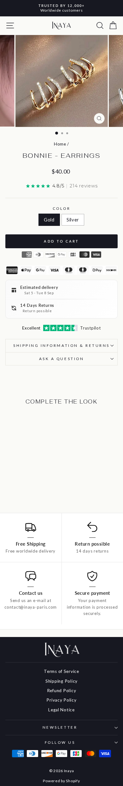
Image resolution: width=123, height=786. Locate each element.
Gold (49, 219)
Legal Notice (61, 709)
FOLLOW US (60, 742)
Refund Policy (61, 690)
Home (60, 143)
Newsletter (60, 727)
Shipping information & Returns (61, 345)
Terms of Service (61, 671)
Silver (73, 219)
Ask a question (61, 358)
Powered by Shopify (61, 780)
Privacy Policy (61, 700)
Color (62, 208)
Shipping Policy (61, 681)
